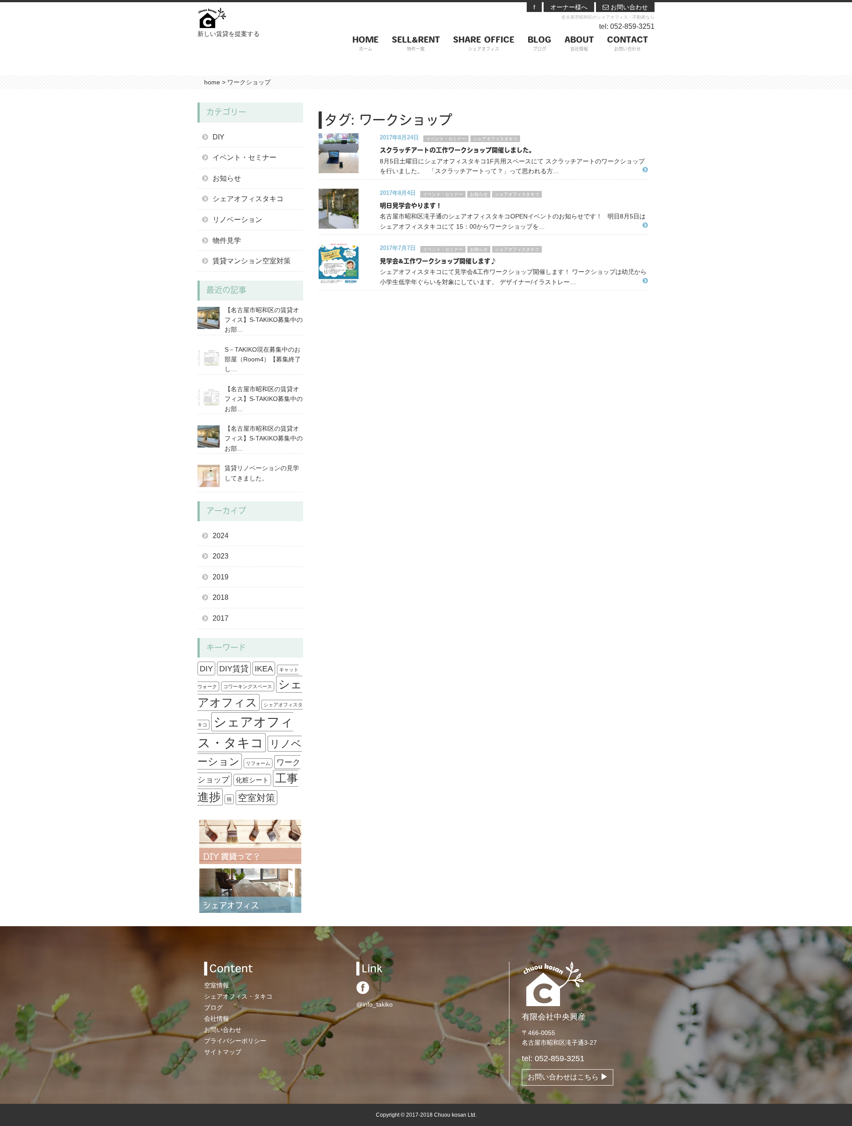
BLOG (539, 44)
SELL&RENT (416, 44)
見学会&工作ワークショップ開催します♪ (438, 261)
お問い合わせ (628, 7)
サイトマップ (222, 1051)
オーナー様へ (569, 7)
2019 (221, 577)
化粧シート (252, 780)
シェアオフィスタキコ (495, 138)
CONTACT (627, 44)
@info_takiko (374, 1004)
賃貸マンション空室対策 (252, 261)
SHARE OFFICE (483, 44)
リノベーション (237, 219)
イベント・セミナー (446, 138)
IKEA (264, 668)
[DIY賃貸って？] (250, 841)
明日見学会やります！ (411, 206)
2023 (221, 556)
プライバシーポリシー (235, 1040)
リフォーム (258, 763)
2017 (221, 618)
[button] (346, 153)
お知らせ (479, 194)
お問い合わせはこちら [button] (564, 1077)
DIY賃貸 (233, 668)
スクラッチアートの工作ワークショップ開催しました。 (457, 150)
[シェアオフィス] (250, 890)
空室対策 (256, 798)
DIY (219, 137)
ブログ (213, 1007)
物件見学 (227, 240)
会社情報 (216, 1018)
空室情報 (216, 985)
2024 (221, 535)
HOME (365, 44)
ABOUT (579, 44)
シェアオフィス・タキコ (238, 996)
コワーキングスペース (247, 686)
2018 (221, 597)
